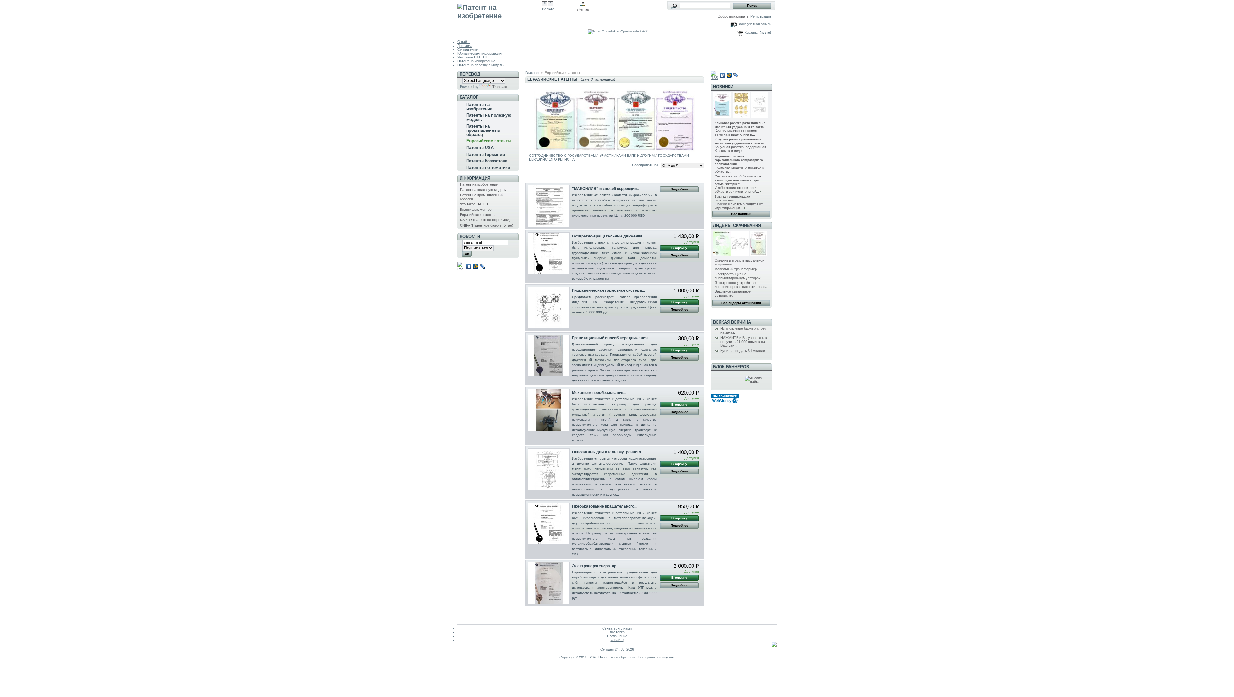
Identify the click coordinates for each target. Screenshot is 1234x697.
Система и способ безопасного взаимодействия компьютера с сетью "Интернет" (738, 180)
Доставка (464, 46)
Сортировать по (645, 165)
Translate (499, 87)
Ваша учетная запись (754, 24)
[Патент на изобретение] (499, 16)
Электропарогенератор (594, 566)
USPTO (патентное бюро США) (485, 220)
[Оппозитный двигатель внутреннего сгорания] (549, 469)
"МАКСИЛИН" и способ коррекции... (605, 188)
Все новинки (741, 214)
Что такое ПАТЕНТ (472, 57)
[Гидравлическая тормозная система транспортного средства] (549, 308)
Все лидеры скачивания (741, 303)
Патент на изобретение (476, 61)
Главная (532, 73)
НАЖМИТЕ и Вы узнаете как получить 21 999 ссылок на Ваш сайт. (743, 341)
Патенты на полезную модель (488, 117)
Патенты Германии (485, 154)
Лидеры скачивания (737, 225)
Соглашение (467, 49)
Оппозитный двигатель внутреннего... (608, 452)
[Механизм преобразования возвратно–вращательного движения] (549, 410)
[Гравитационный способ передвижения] (549, 356)
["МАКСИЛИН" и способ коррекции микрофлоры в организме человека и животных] (549, 206)
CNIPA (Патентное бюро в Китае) (486, 225)
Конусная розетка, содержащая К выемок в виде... (740, 149)
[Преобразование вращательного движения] (549, 524)
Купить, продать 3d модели (742, 351)
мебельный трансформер (736, 269)
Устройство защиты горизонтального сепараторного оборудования (739, 160)
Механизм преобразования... (599, 392)
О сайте (463, 42)
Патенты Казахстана (486, 160)
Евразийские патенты (488, 141)
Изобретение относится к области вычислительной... (737, 189)
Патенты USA (480, 147)
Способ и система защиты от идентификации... (739, 206)
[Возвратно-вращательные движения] (549, 253)
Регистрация (760, 16)
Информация (475, 178)
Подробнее (679, 189)
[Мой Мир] (475, 266)
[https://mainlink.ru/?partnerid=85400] (618, 31)
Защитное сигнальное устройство (733, 293)
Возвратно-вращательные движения (607, 236)
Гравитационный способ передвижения (610, 338)
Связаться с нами (617, 628)
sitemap (583, 9)
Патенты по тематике (488, 167)
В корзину (679, 248)
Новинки (723, 87)
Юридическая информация (479, 53)
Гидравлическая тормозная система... (608, 290)
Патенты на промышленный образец (483, 130)
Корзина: (752, 32)
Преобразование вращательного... (604, 506)
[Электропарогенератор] (549, 583)
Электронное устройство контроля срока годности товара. (741, 285)
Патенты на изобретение (479, 106)
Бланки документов (476, 209)
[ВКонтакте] (469, 266)
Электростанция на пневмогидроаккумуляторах (738, 276)
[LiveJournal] (482, 266)
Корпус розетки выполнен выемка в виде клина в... (736, 132)
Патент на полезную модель (480, 65)
